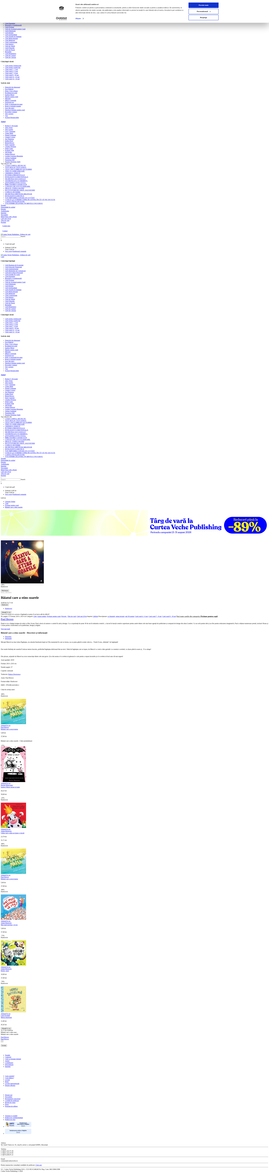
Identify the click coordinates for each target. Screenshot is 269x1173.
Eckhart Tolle (9, 150)
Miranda (8, 98)
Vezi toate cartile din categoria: (197, 616)
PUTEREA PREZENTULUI (15, 175)
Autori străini (41, 616)
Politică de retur (10, 1119)
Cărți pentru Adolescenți (13, 66)
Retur (7, 1082)
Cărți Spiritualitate (11, 35)
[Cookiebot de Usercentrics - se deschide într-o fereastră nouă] (61, 18)
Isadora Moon (9, 95)
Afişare (78, 18)
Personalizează (202, 11)
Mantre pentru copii (11, 97)
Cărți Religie (9, 33)
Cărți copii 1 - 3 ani (11, 69)
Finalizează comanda (19, 251)
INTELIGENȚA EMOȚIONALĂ (16, 177)
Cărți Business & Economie (14, 265)
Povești (64, 616)
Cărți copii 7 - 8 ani (11, 73)
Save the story (9, 108)
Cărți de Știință (10, 46)
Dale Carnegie (10, 145)
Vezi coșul (8, 251)
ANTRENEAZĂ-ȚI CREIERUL (16, 181)
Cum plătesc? (9, 1078)
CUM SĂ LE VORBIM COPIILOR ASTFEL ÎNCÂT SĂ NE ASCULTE (30, 200)
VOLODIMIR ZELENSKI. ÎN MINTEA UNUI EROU (24, 203)
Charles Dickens (10, 146)
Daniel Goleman (10, 135)
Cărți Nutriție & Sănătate (13, 36)
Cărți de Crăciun (10, 57)
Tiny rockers (9, 114)
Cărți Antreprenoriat (11, 269)
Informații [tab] (8, 638)
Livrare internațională (12, 1083)
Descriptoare (9, 1065)
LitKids (95, 616)
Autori (3, 122)
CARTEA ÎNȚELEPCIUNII (14, 201)
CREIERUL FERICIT (12, 173)
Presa (7, 1104)
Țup (6, 116)
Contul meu (6, 226)
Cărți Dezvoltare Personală (14, 273)
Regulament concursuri (12, 1099)
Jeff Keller (8, 152)
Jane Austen (9, 129)
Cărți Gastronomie (11, 42)
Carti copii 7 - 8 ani (155, 616)
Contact (5, 231)
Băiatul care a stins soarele (13, 507)
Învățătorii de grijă (11, 93)
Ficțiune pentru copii (12, 505)
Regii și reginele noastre (13, 106)
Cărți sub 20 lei (82, 616)
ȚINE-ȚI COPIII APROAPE (15, 171)
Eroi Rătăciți (9, 89)
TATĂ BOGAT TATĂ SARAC (15, 167)
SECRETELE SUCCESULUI (15, 179)
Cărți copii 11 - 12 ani (12, 77)
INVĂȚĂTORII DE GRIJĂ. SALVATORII (20, 190)
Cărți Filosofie (10, 48)
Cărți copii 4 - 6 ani (11, 71)
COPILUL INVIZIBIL (12, 192)
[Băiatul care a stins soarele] (22, 583)
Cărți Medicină (10, 40)
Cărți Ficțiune (9, 27)
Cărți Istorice (9, 44)
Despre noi (8, 1095)
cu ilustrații (111, 616)
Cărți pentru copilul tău (12, 67)
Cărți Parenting (10, 23)
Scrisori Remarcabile (12, 117)
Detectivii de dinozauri (12, 87)
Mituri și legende (10, 100)
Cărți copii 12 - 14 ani (12, 79)
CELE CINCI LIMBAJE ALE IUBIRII (18, 169)
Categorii (8, 1057)
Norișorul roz (9, 102)
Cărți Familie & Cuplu (12, 274)
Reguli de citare (10, 1102)
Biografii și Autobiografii (13, 25)
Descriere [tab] (8, 637)
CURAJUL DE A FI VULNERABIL (17, 186)
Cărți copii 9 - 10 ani (12, 75)
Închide (4, 1045)
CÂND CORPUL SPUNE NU (15, 165)
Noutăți (7, 1055)
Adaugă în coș (6, 612)
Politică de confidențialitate (14, 1118)
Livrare (7, 1080)
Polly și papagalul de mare (13, 104)
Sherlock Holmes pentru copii (15, 110)
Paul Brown (6, 592)
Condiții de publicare (12, 1101)
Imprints (8, 1066)
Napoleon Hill (10, 160)
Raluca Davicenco (14, 674)
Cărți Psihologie (10, 31)
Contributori (9, 1063)
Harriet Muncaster (7, 785)
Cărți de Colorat (10, 55)
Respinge (203, 17)
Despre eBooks (10, 1085)
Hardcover (5, 605)
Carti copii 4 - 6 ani (141, 616)
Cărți (6, 503)
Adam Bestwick (6, 831)
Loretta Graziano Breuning (14, 156)
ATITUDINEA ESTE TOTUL (15, 182)
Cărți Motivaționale (11, 38)
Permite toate (203, 5)
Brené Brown (9, 143)
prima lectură (120, 616)
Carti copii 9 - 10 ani (169, 616)
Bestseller (8, 52)
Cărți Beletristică (10, 54)
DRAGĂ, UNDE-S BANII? (14, 188)
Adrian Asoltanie (10, 158)
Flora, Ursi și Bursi (11, 91)
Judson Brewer (10, 154)
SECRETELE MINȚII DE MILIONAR (18, 194)
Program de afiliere (11, 1106)
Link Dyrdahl (5, 1015)
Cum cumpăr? (9, 1076)
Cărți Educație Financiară (13, 267)
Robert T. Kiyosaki (11, 126)
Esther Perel (9, 141)
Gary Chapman (10, 131)
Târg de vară (71, 616)
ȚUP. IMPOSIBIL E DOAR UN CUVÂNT (20, 198)
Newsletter (8, 1097)
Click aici (39, 1165)
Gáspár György (10, 137)
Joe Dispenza (9, 139)
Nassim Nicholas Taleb (12, 162)
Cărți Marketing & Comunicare (15, 271)
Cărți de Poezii (10, 50)
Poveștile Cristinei (11, 112)
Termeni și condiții (11, 1116)
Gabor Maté (9, 133)
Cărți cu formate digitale (13, 1059)
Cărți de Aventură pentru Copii (15, 29)
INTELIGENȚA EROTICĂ (14, 196)
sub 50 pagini (129, 616)
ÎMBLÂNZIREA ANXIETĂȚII (16, 184)
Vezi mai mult (5, 629)
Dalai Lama (9, 148)
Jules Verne (9, 128)
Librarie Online (10, 501)
